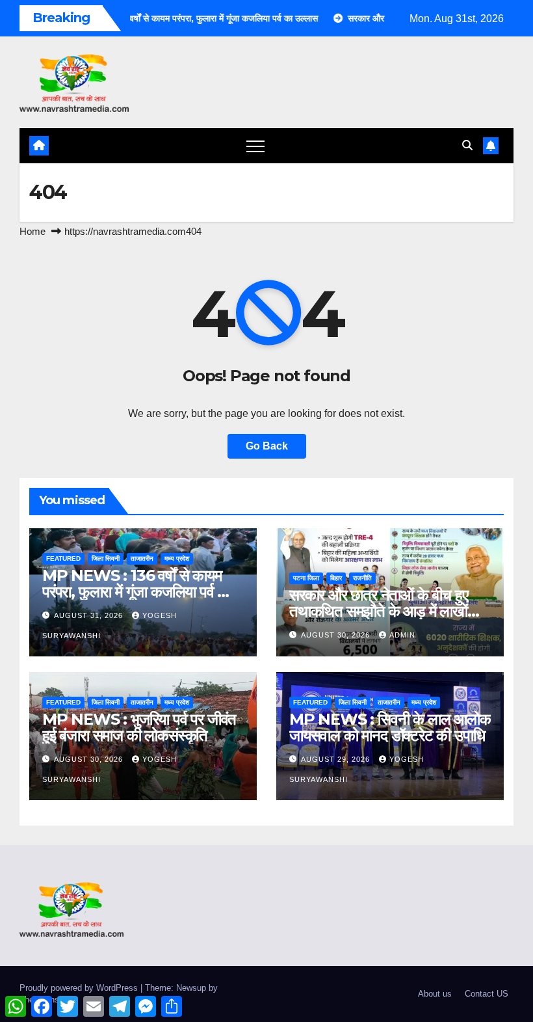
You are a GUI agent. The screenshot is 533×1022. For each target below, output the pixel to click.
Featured (63, 558)
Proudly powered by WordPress (80, 988)
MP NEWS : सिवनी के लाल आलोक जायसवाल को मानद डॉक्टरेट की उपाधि (390, 727)
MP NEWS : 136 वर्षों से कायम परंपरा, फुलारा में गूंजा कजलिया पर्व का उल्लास (136, 591)
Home (33, 231)
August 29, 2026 (336, 759)
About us (435, 994)
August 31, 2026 (89, 615)
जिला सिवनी (106, 558)
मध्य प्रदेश (176, 558)
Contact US (486, 994)
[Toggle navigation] (255, 146)
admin (402, 635)
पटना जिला (306, 578)
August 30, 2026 (336, 635)
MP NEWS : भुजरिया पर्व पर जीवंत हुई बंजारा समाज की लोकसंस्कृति (139, 727)
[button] (467, 145)
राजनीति (362, 578)
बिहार (336, 578)
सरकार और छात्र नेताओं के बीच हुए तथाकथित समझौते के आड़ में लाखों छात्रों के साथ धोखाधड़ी (378, 611)
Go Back (267, 445)
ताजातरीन (142, 558)
